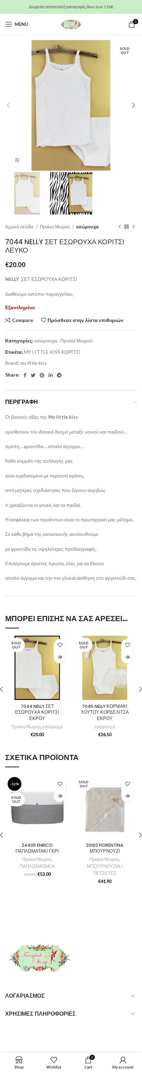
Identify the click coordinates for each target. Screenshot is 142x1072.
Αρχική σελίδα (19, 226)
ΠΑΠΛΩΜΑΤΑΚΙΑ (37, 866)
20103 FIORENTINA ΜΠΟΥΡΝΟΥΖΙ (104, 848)
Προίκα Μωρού (55, 226)
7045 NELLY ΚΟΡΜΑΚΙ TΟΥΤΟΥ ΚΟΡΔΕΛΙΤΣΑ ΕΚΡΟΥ (105, 712)
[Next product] (133, 227)
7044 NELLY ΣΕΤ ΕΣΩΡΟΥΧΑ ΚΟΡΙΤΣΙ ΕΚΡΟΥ (37, 712)
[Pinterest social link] (42, 375)
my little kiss (33, 363)
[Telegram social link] (59, 375)
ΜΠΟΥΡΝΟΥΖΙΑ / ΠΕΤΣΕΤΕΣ (105, 870)
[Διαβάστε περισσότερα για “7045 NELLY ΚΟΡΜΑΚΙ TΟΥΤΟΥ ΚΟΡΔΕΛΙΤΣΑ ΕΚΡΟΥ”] (127, 657)
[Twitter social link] (33, 375)
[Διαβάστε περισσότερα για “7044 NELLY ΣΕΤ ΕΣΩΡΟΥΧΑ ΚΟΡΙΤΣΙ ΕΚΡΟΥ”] (60, 657)
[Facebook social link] (25, 375)
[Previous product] (119, 227)
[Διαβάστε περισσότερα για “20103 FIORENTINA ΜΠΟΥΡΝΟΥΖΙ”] (127, 796)
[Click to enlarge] (17, 160)
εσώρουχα (87, 226)
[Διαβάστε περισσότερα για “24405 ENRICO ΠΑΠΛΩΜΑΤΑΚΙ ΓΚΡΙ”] (60, 796)
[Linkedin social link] (51, 375)
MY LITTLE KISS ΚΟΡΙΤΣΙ (52, 352)
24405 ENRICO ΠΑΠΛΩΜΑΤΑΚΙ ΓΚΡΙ (37, 848)
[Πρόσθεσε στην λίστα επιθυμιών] (60, 645)
